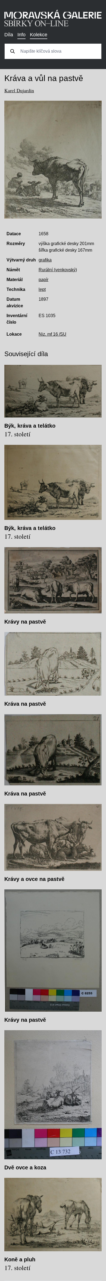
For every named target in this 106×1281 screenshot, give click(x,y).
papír (43, 279)
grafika (45, 260)
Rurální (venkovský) (58, 269)
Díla (8, 34)
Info (21, 34)
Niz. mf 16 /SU (52, 334)
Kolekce (38, 34)
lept (42, 289)
